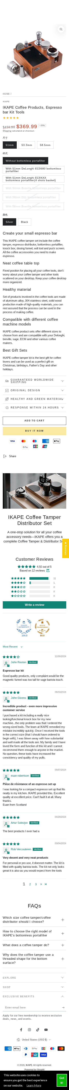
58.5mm (47, 146)
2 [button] (30, 884)
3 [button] (36, 884)
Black (26, 223)
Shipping (7, 131)
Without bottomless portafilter (25, 161)
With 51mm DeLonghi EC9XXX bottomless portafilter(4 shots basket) (31, 179)
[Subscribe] (64, 1008)
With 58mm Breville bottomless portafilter (33, 207)
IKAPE (6, 101)
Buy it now (34, 431)
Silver (11, 223)
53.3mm (28, 146)
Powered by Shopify (34, 1069)
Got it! (61, 1080)
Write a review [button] (34, 604)
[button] (18, 578)
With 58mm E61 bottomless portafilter (31, 198)
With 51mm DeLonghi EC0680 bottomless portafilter (33, 170)
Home (6, 94)
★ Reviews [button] (65, 548)
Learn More (33, 1085)
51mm (11, 146)
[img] (11, 656)
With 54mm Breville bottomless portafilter (33, 189)
